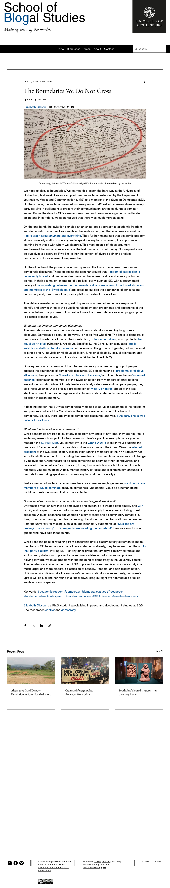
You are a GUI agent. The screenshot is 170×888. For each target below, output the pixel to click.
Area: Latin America (68, 59)
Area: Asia (46, 59)
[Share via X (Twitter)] (33, 625)
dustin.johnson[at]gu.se (94, 867)
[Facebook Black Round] (15, 863)
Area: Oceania (121, 59)
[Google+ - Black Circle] (10, 863)
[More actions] (144, 82)
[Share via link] (49, 625)
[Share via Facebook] (25, 625)
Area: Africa (28, 59)
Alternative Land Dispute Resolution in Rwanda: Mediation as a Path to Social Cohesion (30, 692)
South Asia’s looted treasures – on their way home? (138, 692)
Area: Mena (141, 59)
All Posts (11, 59)
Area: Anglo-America (96, 59)
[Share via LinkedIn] (41, 625)
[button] (158, 59)
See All (159, 651)
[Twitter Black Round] (21, 863)
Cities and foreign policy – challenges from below (80, 692)
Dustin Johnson (102, 861)
